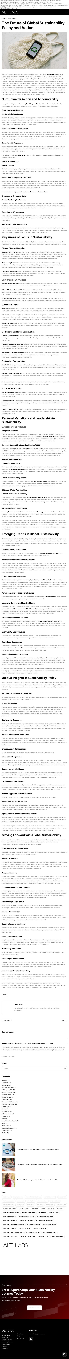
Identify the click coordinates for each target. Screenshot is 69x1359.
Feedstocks (5, 1106)
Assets (19, 1330)
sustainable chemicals (10, 1220)
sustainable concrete (26, 1220)
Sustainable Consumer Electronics (13, 1224)
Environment (5, 1099)
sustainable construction (44, 1220)
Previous (7, 1020)
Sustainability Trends (9, 19)
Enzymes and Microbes (9, 1102)
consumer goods (42, 1201)
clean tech (30, 1201)
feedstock (40, 1205)
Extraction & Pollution (8, 1104)
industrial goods (24, 1208)
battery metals (18, 1197)
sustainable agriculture (26, 1216)
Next (63, 1020)
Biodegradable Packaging (33, 1197)
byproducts (62, 1197)
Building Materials (7, 1090)
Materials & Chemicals (8, 1121)
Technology (5, 1130)
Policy (5, 994)
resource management (28, 1212)
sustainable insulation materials (13, 1232)
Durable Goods (6, 1097)
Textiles (4, 1133)
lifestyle (35, 1208)
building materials (50, 1197)
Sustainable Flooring (49, 1224)
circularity (20, 1201)
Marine (4, 1118)
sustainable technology (27, 1236)
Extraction (30, 1205)
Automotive (5, 1085)
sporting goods (53, 1212)
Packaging (5, 1126)
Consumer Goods (7, 1094)
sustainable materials (49, 1232)
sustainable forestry (9, 1228)
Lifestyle (4, 1116)
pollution (51, 1208)
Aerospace (5, 1080)
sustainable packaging (10, 1236)
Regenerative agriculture (11, 1212)
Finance (4, 1109)
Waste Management (58, 1236)
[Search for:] (34, 1068)
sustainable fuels (24, 1228)
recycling (60, 1208)
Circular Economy (7, 1092)
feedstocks (49, 1205)
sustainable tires (43, 1236)
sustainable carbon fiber (45, 1216)
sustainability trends (9, 1216)
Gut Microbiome (61, 1205)
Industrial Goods (7, 1114)
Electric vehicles (8, 1205)
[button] (66, 12)
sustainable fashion (33, 1224)
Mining (4, 1123)
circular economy (8, 1201)
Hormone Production (9, 1208)
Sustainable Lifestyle (33, 1232)
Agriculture (5, 1083)
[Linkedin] (31, 1339)
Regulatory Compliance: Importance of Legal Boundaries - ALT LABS (27, 1043)
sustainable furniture (40, 1228)
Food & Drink (5, 1111)
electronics (20, 1205)
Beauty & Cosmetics (8, 1087)
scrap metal (42, 1212)
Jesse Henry (18, 1005)
